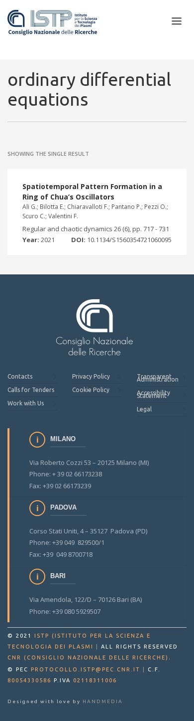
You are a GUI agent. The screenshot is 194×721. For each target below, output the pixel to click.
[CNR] (94, 327)
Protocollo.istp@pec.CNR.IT (85, 669)
